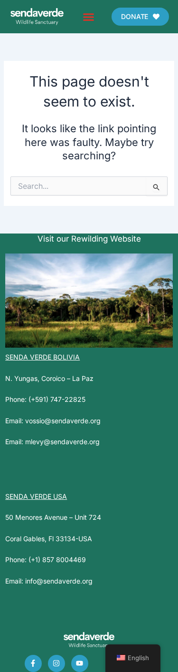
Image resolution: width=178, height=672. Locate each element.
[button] (88, 17)
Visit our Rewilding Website (89, 238)
